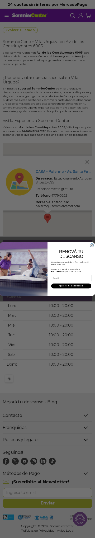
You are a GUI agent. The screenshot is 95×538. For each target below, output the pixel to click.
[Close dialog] (92, 245)
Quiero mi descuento (71, 286)
